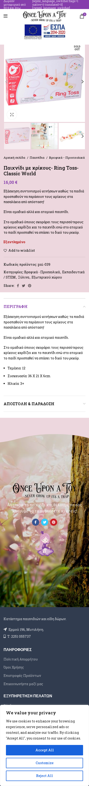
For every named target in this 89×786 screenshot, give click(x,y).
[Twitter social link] (23, 286)
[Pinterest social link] (30, 286)
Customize (45, 763)
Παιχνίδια (37, 157)
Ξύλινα (23, 277)
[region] (44, 745)
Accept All (44, 750)
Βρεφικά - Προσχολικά (67, 157)
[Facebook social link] (17, 286)
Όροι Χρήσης (14, 667)
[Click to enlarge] (12, 114)
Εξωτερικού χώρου (47, 277)
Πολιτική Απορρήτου (21, 659)
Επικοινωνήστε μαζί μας (23, 684)
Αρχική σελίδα (15, 157)
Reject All (44, 775)
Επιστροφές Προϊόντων (22, 675)
